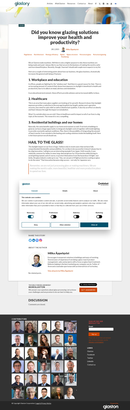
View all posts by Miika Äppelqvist (60, 271)
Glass (22, 25)
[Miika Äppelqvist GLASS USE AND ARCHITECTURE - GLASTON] (44, 327)
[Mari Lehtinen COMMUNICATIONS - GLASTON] (31, 327)
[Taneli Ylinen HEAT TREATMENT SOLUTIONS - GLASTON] (70, 327)
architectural (39, 54)
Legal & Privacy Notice (43, 403)
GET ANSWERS (88, 290)
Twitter (90, 358)
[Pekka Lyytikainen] (70, 353)
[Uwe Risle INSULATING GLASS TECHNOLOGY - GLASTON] (18, 340)
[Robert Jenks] (57, 353)
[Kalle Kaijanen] (57, 340)
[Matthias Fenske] (57, 366)
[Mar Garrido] (44, 340)
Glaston (90, 351)
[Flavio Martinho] (31, 380)
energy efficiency (52, 54)
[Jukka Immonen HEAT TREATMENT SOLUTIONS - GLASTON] (18, 353)
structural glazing (100, 54)
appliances (28, 54)
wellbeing (65, 57)
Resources (71, 3)
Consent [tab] (34, 191)
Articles (50, 3)
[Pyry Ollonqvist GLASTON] (44, 393)
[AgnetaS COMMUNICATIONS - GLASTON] (31, 353)
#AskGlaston (60, 3)
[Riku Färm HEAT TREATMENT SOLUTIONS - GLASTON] (18, 327)
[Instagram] (40, 240)
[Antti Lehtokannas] (44, 366)
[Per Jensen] (31, 393)
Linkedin (90, 361)
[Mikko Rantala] (31, 366)
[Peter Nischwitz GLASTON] (44, 380)
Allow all (94, 225)
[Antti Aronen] (57, 327)
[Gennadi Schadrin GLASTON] (18, 366)
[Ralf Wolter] (70, 380)
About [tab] (95, 191)
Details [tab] (65, 191)
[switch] (53, 216)
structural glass (86, 54)
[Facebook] (37, 240)
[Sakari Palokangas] (18, 393)
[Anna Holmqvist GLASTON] (44, 353)
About (90, 3)
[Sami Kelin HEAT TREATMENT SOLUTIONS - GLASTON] (57, 393)
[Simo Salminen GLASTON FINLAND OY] (18, 380)
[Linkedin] (33, 240)
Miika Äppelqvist (72, 49)
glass (63, 54)
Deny (36, 225)
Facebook (91, 355)
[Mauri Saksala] (31, 340)
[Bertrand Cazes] (70, 366)
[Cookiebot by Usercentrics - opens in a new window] (99, 184)
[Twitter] (30, 240)
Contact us (81, 3)
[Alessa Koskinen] (57, 380)
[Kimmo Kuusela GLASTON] (70, 340)
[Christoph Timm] (70, 393)
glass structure (73, 54)
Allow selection (65, 225)
